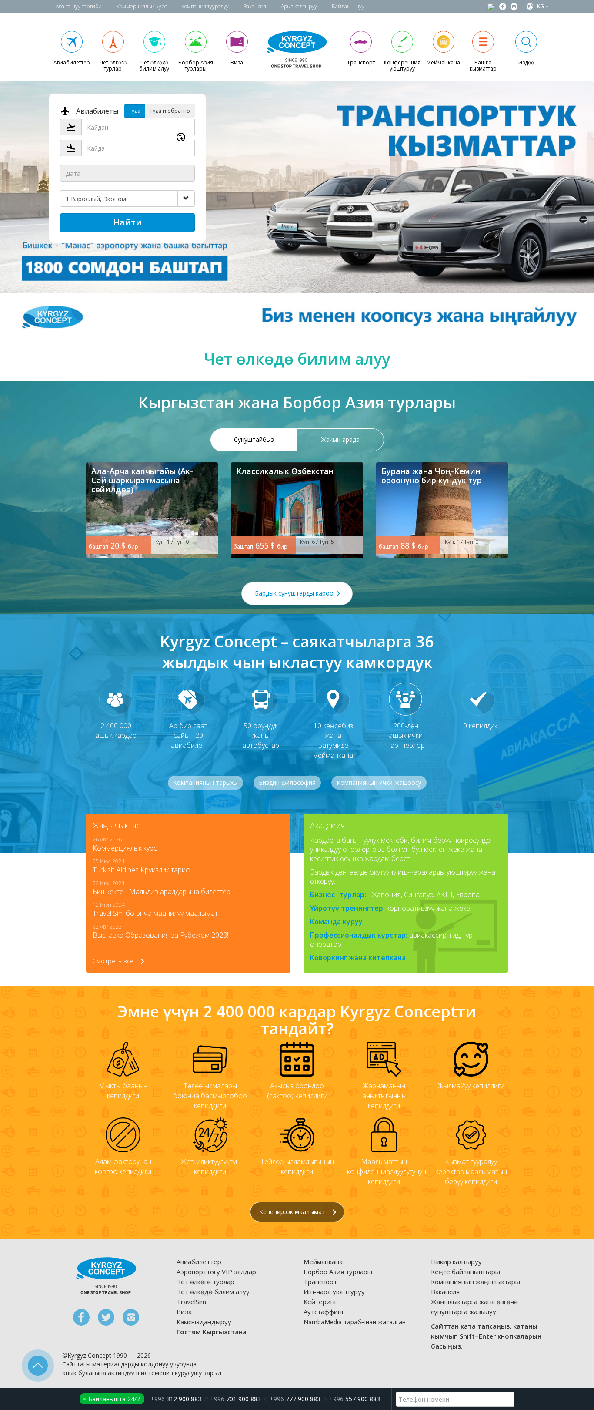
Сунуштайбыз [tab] (254, 439)
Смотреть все (114, 961)
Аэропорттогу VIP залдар (216, 1271)
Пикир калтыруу (456, 1261)
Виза (184, 1311)
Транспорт (320, 1281)
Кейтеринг (320, 1301)
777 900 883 (295, 1399)
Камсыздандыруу (204, 1321)
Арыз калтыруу (299, 6)
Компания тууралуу (205, 6)
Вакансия (255, 6)
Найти (127, 222)
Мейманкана (323, 1261)
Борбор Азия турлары (338, 1271)
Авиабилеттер (199, 1261)
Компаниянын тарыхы (205, 782)
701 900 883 (235, 1399)
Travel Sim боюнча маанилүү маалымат (155, 913)
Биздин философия (287, 782)
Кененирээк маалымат (293, 1212)
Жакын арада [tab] (340, 439)
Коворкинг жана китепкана (358, 957)
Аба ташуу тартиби (79, 6)
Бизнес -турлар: (338, 894)
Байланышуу (348, 6)
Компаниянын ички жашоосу (379, 782)
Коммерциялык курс (142, 6)
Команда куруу (336, 921)
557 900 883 (354, 1399)
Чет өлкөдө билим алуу (213, 1291)
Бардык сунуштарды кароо (295, 593)
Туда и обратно (170, 110)
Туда (134, 110)
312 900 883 (175, 1399)
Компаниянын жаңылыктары (475, 1281)
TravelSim (191, 1301)
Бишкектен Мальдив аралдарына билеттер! (162, 891)
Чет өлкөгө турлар (205, 1281)
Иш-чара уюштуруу (334, 1291)
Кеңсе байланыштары (465, 1271)
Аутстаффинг (324, 1311)
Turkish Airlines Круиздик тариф (141, 870)
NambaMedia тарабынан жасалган (355, 1322)
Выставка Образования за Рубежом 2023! (160, 935)
